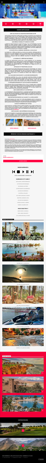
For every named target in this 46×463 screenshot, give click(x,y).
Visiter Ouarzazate (32, 128)
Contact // (26, 457)
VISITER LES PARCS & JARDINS (23, 202)
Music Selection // (7, 457)
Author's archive (23, 161)
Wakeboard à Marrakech (23, 263)
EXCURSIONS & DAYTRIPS (23, 186)
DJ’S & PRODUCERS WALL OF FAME (23, 215)
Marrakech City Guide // (17, 457)
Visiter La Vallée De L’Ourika (23, 348)
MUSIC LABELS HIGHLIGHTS (23, 213)
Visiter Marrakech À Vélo (23, 242)
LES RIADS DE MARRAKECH (23, 191)
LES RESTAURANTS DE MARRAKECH (23, 188)
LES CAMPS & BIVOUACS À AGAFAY (23, 195)
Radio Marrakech (22, 15)
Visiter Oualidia (23, 403)
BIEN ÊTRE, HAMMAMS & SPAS (23, 198)
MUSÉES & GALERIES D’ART (23, 205)
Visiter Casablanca (14, 128)
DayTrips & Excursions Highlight (23, 7)
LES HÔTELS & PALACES (23, 193)
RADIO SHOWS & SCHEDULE (23, 211)
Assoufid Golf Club (23, 427)
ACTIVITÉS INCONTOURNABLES (23, 184)
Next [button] (42, 125)
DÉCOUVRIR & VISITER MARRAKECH (23, 181)
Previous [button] (3, 125)
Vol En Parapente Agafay (23, 284)
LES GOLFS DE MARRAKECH (23, 200)
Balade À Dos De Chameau (23, 305)
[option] (14, 124)
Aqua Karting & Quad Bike (23, 326)
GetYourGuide (12, 138)
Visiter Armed (23, 443)
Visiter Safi (23, 365)
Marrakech (16, 109)
